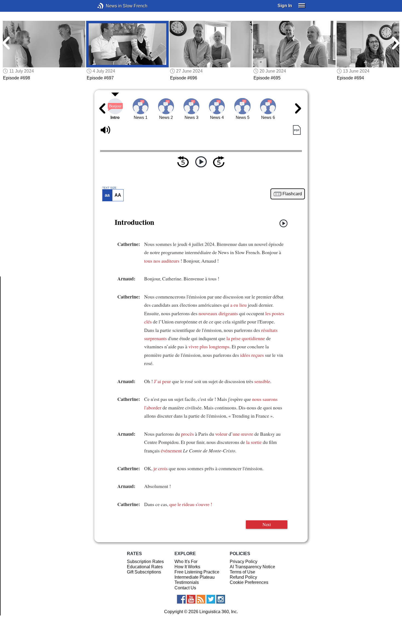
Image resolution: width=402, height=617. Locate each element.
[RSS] (201, 599)
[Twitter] (210, 599)
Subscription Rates (145, 561)
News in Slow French (109, 6)
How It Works (187, 566)
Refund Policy (243, 577)
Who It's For (185, 561)
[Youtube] (191, 599)
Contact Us (185, 588)
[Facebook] (181, 599)
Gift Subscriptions (144, 572)
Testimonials (186, 582)
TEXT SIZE (109, 187)
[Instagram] (220, 599)
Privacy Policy (243, 561)
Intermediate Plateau (194, 577)
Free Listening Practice (196, 572)
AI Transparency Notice (252, 566)
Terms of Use (242, 572)
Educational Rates (145, 566)
